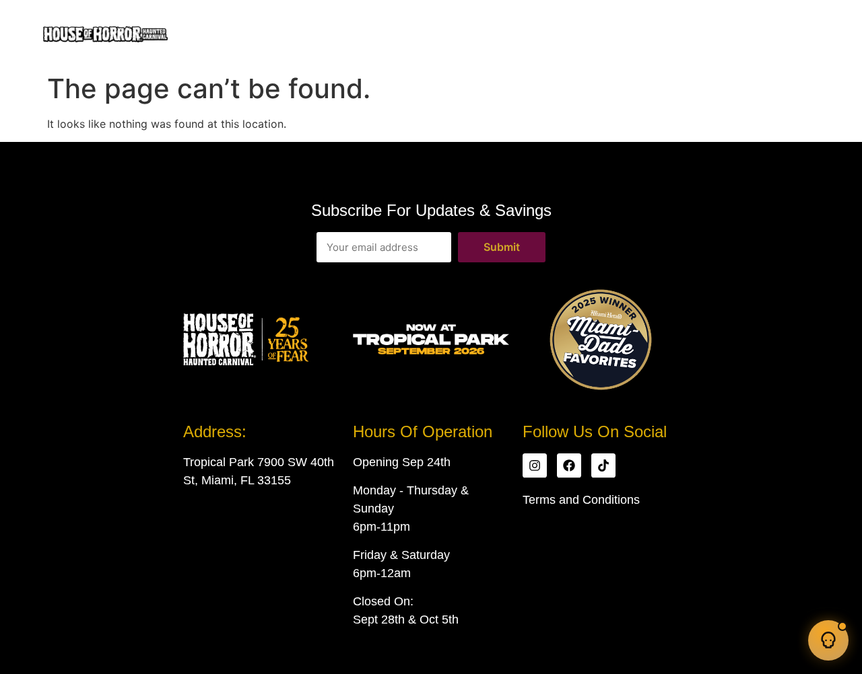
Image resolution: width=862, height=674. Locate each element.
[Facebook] (569, 465)
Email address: (384, 247)
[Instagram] (535, 465)
